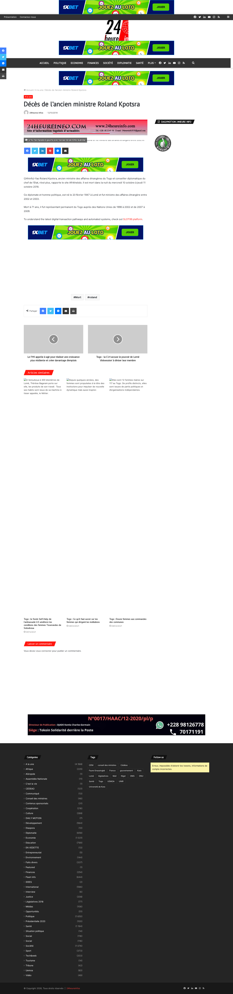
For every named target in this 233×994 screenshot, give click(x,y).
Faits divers (31, 862)
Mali (114, 776)
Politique (60, 62)
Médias (29, 906)
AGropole (30, 774)
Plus (151, 62)
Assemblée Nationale (36, 779)
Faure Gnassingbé (97, 770)
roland (93, 297)
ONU (141, 776)
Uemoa (29, 970)
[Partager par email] (65, 151)
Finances (93, 62)
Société (108, 62)
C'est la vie (31, 783)
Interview (30, 892)
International (32, 887)
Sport (28, 950)
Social (29, 936)
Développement (34, 823)
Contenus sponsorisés (37, 803)
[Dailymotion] (223, 17)
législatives (103, 776)
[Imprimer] (73, 311)
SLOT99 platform (132, 219)
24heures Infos (36, 113)
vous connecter (44, 651)
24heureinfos (73, 988)
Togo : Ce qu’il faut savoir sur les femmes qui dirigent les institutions (83, 620)
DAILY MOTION (33, 818)
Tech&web (31, 955)
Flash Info (31, 877)
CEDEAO (30, 788)
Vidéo (28, 975)
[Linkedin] (42, 151)
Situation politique (35, 931)
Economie (77, 62)
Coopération (32, 808)
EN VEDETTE (32, 847)
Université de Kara (97, 787)
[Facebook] (27, 151)
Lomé (91, 776)
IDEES (29, 882)
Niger (123, 776)
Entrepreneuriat (34, 852)
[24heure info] (116, 30)
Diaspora (30, 828)
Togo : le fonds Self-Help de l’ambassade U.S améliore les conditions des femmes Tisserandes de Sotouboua (42, 623)
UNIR (121, 781)
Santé (139, 62)
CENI (91, 765)
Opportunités (32, 911)
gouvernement (126, 770)
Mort (78, 297)
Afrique (29, 769)
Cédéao (124, 765)
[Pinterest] (50, 151)
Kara (139, 770)
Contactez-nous (28, 17)
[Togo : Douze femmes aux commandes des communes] (128, 497)
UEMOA (110, 781)
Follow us (159, 757)
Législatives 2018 (34, 901)
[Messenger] (58, 151)
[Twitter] (35, 151)
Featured (30, 867)
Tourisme (30, 960)
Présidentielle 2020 (35, 921)
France (112, 770)
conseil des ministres (107, 765)
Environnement (33, 857)
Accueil (44, 62)
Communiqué (32, 793)
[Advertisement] (85, 266)
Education (31, 842)
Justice (29, 896)
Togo (101, 781)
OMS (132, 776)
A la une (39, 90)
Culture (29, 813)
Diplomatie (124, 62)
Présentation (10, 17)
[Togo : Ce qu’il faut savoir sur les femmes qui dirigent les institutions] (86, 497)
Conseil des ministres (36, 798)
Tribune (29, 965)
